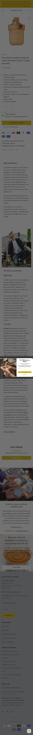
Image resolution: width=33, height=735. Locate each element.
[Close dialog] (32, 359)
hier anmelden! (25, 372)
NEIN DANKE (25, 374)
